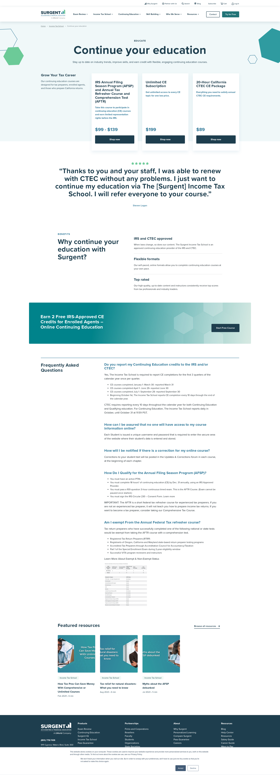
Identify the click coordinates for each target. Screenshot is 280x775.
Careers (177, 743)
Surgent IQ (83, 736)
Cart (225, 4)
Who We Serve (173, 14)
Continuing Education (128, 14)
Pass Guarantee (85, 743)
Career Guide (228, 743)
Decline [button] (193, 768)
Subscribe (212, 4)
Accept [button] (180, 768)
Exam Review (79, 14)
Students (129, 739)
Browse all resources (205, 626)
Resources (192, 14)
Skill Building (152, 14)
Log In (236, 4)
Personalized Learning (185, 732)
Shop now (115, 139)
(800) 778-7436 (48, 740)
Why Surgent (152, 4)
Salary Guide (227, 739)
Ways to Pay (227, 746)
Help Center (227, 732)
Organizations (132, 743)
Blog (199, 4)
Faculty (128, 736)
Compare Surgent (182, 736)
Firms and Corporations (136, 729)
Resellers (129, 732)
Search (187, 4)
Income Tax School (102, 14)
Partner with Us (171, 4)
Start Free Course (225, 328)
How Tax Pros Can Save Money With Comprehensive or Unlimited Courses (76, 687)
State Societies (132, 746)
